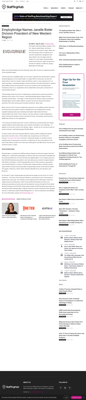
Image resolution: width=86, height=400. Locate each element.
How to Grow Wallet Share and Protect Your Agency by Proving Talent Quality (73, 248)
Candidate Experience (63, 194)
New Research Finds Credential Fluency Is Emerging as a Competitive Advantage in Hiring (28, 217)
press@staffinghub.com (36, 392)
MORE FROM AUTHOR (24, 199)
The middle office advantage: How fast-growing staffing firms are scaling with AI (74, 257)
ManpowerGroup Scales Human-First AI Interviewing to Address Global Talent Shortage (71, 324)
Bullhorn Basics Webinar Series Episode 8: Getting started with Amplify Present (73, 239)
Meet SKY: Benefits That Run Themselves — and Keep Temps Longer (69, 211)
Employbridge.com (27, 193)
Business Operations (63, 224)
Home (17, 1)
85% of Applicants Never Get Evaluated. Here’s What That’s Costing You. (71, 190)
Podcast (71, 8)
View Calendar (63, 280)
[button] (75, 1)
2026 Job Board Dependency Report (71, 60)
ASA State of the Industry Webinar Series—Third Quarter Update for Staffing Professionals (74, 266)
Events (63, 8)
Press (4, 40)
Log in (66, 397)
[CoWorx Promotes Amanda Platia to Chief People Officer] (10, 208)
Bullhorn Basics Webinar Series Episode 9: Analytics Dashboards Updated (73, 274)
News (61, 284)
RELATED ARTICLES (8, 199)
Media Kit (79, 8)
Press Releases (9, 23)
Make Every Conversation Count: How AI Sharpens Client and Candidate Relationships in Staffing (71, 39)
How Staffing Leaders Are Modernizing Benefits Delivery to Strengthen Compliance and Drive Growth (71, 137)
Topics (46, 8)
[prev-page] (3, 222)
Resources (54, 8)
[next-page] (6, 222)
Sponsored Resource (63, 182)
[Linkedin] (80, 1)
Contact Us (22, 1)
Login (27, 1)
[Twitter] (83, 1)
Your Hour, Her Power (13, 138)
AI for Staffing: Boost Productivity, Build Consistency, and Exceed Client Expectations (71, 146)
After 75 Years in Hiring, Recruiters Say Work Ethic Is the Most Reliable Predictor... (71, 335)
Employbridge (49, 44)
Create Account (76, 397)
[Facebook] (77, 1)
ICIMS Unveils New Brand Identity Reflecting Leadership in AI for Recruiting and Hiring (47, 217)
